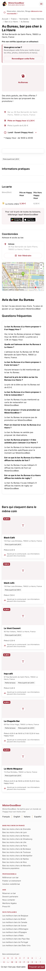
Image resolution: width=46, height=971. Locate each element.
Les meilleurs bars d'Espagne (14, 932)
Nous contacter (8, 900)
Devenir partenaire (10, 896)
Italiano (27, 816)
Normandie (23, 19)
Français (6, 816)
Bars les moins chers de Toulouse (16, 852)
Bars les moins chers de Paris (14, 846)
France (14, 19)
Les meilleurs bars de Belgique (15, 916)
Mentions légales (9, 903)
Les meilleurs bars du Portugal (15, 942)
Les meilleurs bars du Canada (14, 922)
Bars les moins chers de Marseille (16, 865)
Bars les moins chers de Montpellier (17, 856)
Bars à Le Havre (11, 22)
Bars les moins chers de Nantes (15, 859)
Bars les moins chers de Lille (14, 842)
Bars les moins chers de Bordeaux (16, 849)
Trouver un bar (36, 966)
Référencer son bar (10, 877)
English (17, 816)
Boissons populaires (10, 868)
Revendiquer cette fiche (23, 58)
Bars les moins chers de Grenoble (16, 829)
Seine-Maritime (37, 19)
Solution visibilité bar (11, 884)
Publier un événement (11, 881)
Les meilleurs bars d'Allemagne (15, 929)
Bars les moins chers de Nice (14, 862)
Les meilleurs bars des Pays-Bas (16, 939)
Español (37, 816)
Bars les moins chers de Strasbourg (17, 839)
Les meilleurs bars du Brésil (14, 919)
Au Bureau (25, 22)
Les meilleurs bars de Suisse (14, 925)
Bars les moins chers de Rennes (15, 836)
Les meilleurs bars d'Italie (13, 935)
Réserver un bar (9, 893)
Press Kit (6, 906)
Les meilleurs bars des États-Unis (16, 945)
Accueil (5, 19)
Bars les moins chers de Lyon (14, 832)
